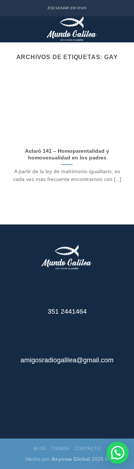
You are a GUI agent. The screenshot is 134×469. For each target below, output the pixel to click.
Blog (40, 448)
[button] (117, 452)
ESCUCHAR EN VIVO (67, 8)
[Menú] (11, 29)
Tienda (60, 448)
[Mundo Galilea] (72, 29)
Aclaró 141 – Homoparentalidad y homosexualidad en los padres (67, 154)
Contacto (87, 448)
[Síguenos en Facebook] (61, 409)
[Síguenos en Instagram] (73, 409)
